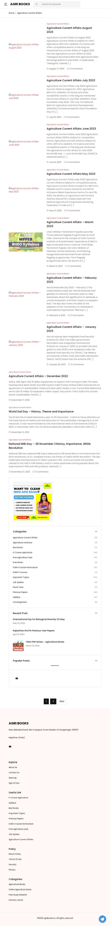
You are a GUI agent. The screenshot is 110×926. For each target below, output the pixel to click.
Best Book (9, 51)
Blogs (7, 16)
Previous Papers (12, 37)
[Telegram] (102, 919)
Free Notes (10, 44)
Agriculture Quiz (12, 30)
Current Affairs (12, 23)
